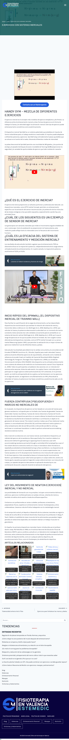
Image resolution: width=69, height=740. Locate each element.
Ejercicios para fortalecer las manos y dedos (52, 610)
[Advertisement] (34, 54)
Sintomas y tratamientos (10, 684)
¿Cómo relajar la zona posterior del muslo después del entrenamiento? (26, 639)
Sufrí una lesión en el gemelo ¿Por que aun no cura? (19, 659)
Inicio (3, 21)
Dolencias (5, 673)
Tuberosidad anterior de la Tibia (12, 610)
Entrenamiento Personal (10, 676)
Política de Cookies (38, 716)
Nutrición (5, 681)
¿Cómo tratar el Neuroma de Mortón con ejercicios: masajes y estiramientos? (28, 665)
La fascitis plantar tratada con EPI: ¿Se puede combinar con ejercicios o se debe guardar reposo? (34, 662)
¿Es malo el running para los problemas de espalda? (19, 649)
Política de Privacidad (11, 716)
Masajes (5, 678)
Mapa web (50, 716)
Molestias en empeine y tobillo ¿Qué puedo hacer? (19, 642)
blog (8, 21)
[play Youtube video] (34, 172)
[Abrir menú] (65, 5)
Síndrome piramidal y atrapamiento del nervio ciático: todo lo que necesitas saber (29, 655)
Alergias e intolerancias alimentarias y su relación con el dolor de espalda (27, 645)
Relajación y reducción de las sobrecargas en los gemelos (21, 652)
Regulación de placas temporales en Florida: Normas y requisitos (24, 635)
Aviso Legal (25, 716)
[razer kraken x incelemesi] (34, 739)
